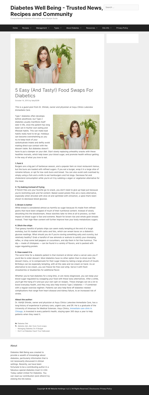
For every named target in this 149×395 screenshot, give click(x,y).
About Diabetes (72, 28)
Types (56, 28)
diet (30, 326)
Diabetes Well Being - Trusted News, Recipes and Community (56, 11)
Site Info (105, 28)
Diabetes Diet (23, 323)
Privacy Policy (122, 28)
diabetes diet (23, 326)
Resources (90, 28)
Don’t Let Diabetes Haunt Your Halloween (34, 331)
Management (41, 28)
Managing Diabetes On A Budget (30, 329)
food (34, 326)
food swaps (42, 326)
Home (15, 28)
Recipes (25, 28)
